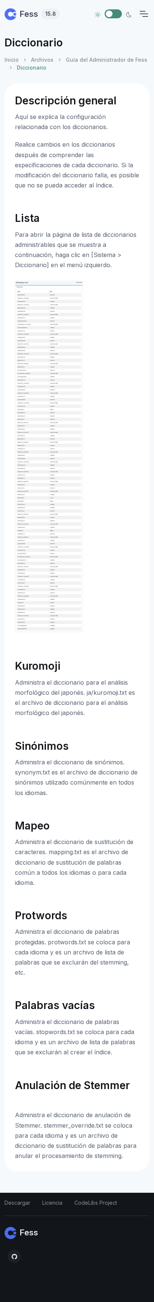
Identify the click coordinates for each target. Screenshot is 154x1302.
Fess (37, 14)
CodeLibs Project (95, 1202)
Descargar (17, 1202)
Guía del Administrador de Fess (106, 59)
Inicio (11, 59)
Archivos (42, 59)
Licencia (52, 1202)
